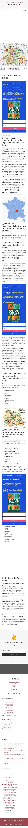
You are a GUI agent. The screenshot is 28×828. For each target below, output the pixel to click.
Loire (14, 239)
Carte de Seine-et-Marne (9, 799)
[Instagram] (11, 4)
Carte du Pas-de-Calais (10, 797)
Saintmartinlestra (7, 727)
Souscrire (14, 654)
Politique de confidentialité (14, 821)
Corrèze (9, 239)
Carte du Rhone (10, 785)
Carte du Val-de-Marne (10, 795)
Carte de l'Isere (10, 803)
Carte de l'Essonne (10, 805)
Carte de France (9, 704)
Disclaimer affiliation (14, 688)
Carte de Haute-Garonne (9, 800)
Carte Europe (9, 705)
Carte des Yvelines (10, 794)
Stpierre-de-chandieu (7, 725)
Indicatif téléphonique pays (9, 715)
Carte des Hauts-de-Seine (10, 787)
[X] (16, 4)
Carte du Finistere (10, 812)
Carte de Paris (10, 782)
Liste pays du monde (9, 713)
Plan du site (21, 820)
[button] (19, 10)
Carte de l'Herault (10, 802)
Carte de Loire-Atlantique (10, 792)
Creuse (16, 237)
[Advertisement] (14, 28)
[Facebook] (9, 4)
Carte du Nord (10, 781)
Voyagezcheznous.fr (7, 722)
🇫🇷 (3, 135)
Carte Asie (9, 709)
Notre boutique (13, 689)
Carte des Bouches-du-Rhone (10, 784)
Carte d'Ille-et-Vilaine (9, 810)
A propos (14, 683)
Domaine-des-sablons (7, 728)
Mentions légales (8, 820)
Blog (14, 686)
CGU (15, 820)
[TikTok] (14, 4)
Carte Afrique (9, 707)
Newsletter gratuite (14, 682)
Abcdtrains (7, 724)
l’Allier (20, 237)
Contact (14, 685)
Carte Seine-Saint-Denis (9, 789)
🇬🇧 (6, 135)
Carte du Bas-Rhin (10, 808)
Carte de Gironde (9, 790)
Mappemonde (9, 712)
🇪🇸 (10, 135)
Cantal (4, 239)
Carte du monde (9, 702)
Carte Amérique (9, 710)
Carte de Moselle (9, 807)
